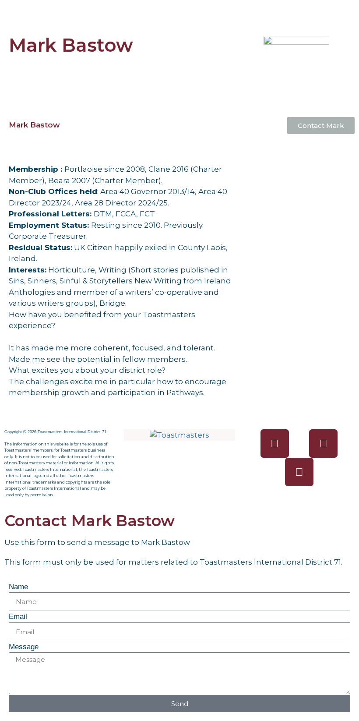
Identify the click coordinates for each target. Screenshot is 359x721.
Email (18, 616)
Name (18, 587)
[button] (179, 12)
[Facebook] (274, 443)
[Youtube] (299, 472)
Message (24, 647)
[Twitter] (323, 443)
